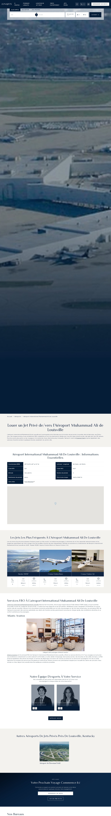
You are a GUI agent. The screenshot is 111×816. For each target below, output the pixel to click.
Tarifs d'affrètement (54, 4)
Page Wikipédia (28, 481)
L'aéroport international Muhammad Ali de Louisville (23, 604)
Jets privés (66, 4)
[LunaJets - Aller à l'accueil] (6, 4)
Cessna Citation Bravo (55, 574)
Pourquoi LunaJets (26, 4)
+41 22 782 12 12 (55, 798)
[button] (83, 4)
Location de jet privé (40, 4)
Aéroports (17, 416)
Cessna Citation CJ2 (87, 574)
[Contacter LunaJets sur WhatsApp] (88, 4)
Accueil (9, 416)
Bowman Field (80, 438)
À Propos (16, 4)
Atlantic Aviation (12, 655)
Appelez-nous (55, 718)
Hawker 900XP (23, 574)
